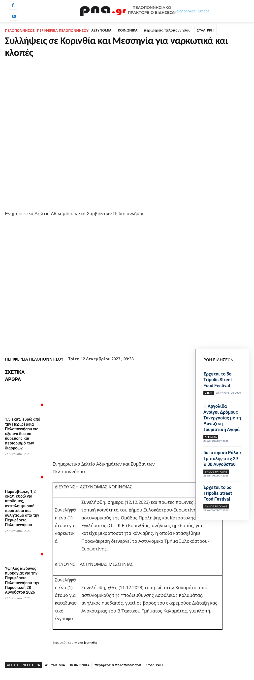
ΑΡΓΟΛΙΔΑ (211, 437)
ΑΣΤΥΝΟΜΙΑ (101, 30)
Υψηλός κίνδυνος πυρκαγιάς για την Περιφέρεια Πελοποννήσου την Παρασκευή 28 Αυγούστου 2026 (22, 580)
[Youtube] (14, 16)
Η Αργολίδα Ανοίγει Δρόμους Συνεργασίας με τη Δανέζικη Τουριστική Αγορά (222, 418)
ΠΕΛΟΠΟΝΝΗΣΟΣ (19, 30)
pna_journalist (87, 642)
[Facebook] (13, 5)
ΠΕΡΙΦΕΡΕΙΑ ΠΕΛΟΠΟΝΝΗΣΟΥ (63, 30)
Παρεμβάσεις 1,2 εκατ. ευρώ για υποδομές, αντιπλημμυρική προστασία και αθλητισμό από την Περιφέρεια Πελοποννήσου (22, 508)
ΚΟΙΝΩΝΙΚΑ (127, 30)
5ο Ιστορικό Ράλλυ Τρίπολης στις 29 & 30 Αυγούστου (222, 458)
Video (208, 393)
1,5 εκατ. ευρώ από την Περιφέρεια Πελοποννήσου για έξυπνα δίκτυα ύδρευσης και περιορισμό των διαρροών (22, 433)
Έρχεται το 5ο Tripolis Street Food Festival (217, 379)
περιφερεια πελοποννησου (167, 30)
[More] (160, 342)
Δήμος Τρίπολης (216, 471)
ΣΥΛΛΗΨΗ (205, 30)
